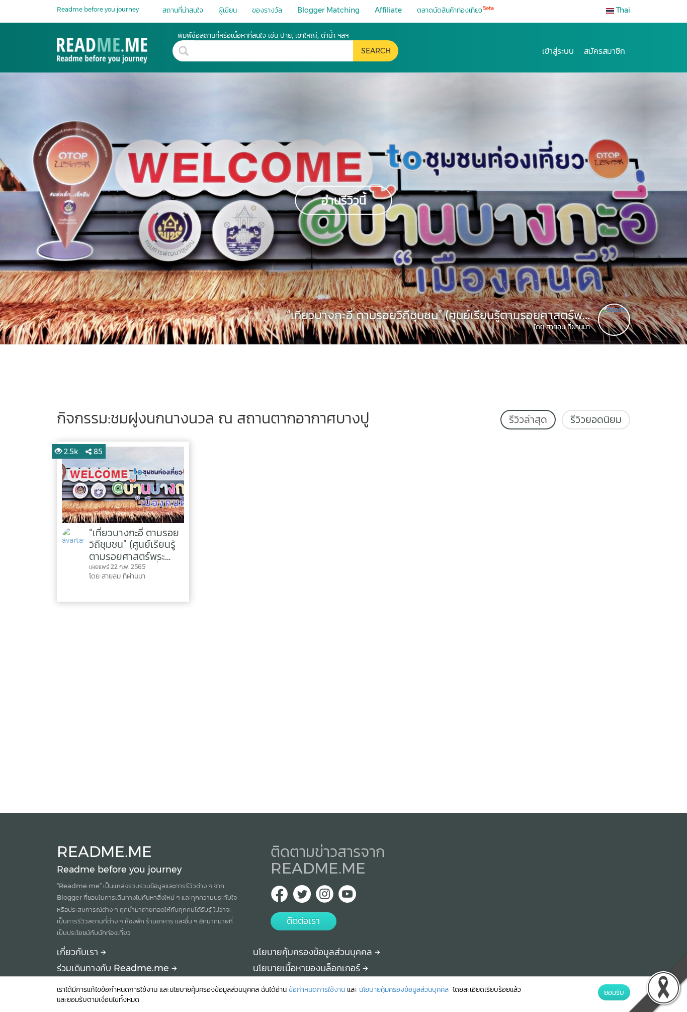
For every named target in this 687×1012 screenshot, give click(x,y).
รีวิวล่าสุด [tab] (528, 419)
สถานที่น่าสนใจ (182, 10)
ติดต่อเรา (303, 920)
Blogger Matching (328, 10)
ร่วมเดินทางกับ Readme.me (114, 968)
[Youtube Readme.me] (347, 897)
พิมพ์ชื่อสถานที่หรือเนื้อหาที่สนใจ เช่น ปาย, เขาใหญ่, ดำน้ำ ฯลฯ (263, 35)
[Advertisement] (343, 704)
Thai (622, 10)
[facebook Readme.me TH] (279, 897)
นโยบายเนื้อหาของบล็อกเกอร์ (308, 968)
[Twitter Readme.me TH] (302, 897)
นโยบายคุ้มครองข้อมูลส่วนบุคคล (314, 952)
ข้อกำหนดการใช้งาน (317, 989)
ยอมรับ (614, 992)
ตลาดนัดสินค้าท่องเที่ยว (455, 10)
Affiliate (388, 10)
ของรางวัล (267, 10)
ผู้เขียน (227, 10)
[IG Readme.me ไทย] (324, 897)
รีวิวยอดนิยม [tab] (596, 419)
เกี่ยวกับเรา (79, 952)
